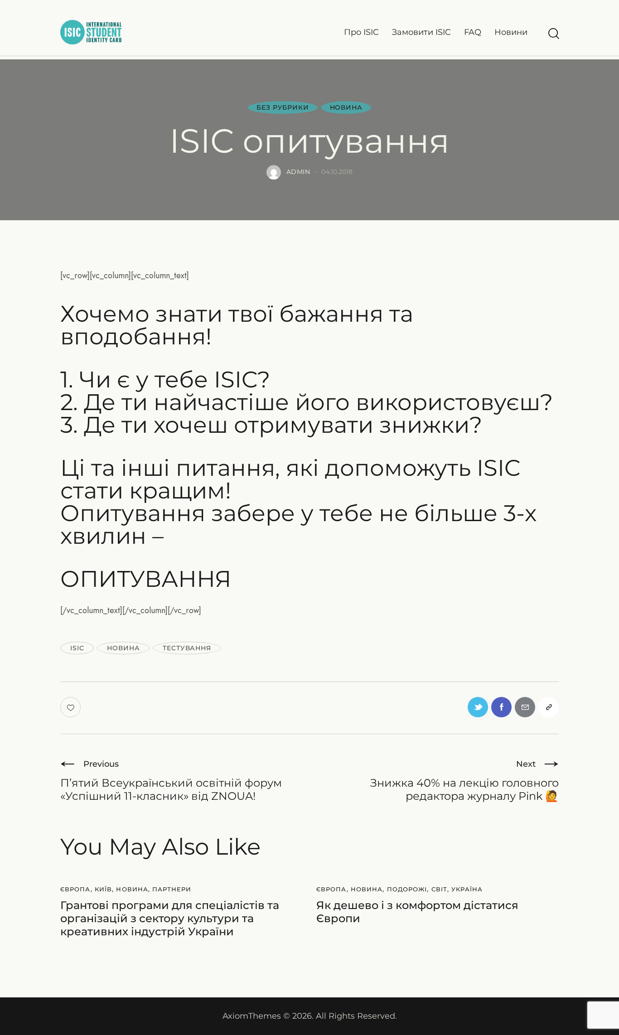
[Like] (71, 707)
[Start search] (553, 33)
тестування (187, 648)
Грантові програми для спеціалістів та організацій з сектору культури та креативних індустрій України (169, 918)
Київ (103, 889)
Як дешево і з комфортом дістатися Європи (417, 912)
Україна (467, 889)
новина (123, 648)
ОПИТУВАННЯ (146, 579)
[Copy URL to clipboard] (548, 707)
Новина (346, 108)
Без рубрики (282, 108)
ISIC (77, 648)
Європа (75, 889)
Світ (439, 889)
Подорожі (407, 889)
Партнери (171, 889)
